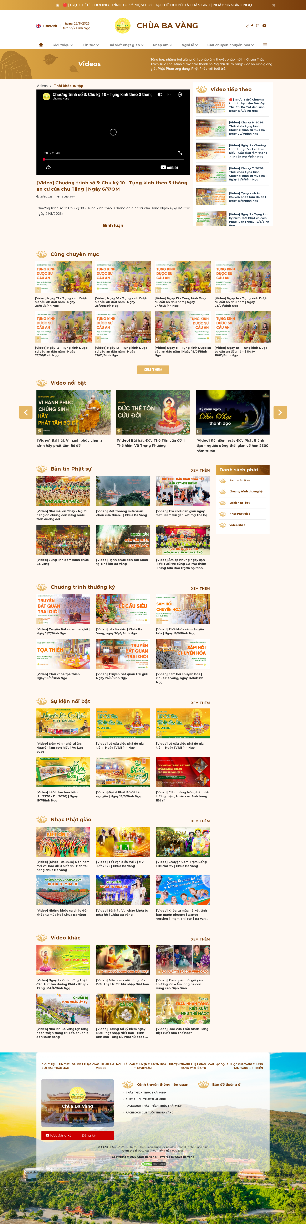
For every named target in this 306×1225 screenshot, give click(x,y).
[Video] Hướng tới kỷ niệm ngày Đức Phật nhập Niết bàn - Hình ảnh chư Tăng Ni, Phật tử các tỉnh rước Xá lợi (122, 1033)
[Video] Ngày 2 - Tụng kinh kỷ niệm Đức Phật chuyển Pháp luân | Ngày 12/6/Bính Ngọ (249, 219)
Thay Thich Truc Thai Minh (146, 1099)
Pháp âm (161, 45)
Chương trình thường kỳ (83, 587)
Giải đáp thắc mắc (55, 1068)
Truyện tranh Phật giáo (187, 1064)
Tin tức (89, 45)
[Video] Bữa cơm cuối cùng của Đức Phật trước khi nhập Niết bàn (122, 982)
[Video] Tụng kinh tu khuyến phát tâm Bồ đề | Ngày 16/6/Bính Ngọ (247, 196)
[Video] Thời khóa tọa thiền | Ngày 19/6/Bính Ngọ (58, 676)
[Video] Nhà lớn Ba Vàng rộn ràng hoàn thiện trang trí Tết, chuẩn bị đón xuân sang (62, 1033)
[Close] (274, 5)
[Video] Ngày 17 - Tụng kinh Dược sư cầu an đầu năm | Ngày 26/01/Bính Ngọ (61, 302)
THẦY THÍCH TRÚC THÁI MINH (146, 1092)
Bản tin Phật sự (71, 469)
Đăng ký (89, 1135)
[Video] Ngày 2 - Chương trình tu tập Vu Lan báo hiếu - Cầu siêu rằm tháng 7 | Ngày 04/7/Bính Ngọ (248, 151)
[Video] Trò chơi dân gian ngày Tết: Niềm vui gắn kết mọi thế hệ (181, 513)
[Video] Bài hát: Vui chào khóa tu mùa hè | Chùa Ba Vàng (122, 912)
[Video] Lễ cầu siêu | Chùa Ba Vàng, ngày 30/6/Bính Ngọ (119, 631)
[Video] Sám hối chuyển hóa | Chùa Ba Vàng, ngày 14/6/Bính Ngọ (179, 678)
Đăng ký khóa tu (193, 1068)
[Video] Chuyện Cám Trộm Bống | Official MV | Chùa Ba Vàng (182, 864)
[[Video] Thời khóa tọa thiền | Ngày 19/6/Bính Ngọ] (63, 654)
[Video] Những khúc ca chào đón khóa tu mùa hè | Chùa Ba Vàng (62, 912)
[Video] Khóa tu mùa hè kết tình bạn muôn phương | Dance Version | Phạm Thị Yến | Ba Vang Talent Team (182, 915)
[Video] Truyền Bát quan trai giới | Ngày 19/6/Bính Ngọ (122, 676)
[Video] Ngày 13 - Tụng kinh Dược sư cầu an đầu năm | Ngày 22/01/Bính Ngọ (61, 351)
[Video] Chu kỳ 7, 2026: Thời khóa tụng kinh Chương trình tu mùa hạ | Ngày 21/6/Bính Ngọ (247, 173)
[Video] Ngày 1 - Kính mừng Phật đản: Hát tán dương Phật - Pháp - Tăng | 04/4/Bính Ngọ (62, 984)
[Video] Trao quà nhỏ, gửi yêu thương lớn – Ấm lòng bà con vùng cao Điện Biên (179, 984)
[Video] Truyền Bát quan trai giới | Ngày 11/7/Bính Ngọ (63, 631)
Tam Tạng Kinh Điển (248, 1068)
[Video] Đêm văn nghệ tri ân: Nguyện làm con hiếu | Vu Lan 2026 (59, 748)
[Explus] (113, 236)
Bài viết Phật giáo (124, 45)
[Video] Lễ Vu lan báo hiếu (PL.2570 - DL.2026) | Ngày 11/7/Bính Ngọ (57, 796)
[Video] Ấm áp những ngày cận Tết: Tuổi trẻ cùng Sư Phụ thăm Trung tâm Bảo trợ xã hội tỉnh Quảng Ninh (181, 564)
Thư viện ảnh (143, 1068)
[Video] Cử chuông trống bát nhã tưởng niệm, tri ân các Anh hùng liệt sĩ (182, 796)
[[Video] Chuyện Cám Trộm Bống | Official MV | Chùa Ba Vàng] (183, 842)
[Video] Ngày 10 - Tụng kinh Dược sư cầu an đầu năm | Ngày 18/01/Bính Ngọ (241, 351)
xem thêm (200, 470)
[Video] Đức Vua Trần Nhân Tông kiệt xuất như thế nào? (182, 1031)
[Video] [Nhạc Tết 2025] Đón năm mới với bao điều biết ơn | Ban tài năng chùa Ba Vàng (62, 866)
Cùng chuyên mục (75, 254)
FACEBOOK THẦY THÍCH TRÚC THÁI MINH (154, 1105)
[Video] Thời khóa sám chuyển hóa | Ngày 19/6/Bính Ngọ (180, 631)
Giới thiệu (61, 45)
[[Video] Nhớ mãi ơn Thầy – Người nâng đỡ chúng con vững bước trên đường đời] (63, 491)
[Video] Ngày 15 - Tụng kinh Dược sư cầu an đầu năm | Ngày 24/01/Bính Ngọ (181, 302)
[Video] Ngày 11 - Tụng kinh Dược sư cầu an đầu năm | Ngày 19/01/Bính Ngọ (183, 351)
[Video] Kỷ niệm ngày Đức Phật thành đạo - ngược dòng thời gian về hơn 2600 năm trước (232, 446)
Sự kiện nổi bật (70, 701)
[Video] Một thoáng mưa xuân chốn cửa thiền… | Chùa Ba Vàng (121, 513)
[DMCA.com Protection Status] (153, 1163)
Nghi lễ (188, 45)
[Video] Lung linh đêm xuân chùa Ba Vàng (62, 562)
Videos (42, 86)
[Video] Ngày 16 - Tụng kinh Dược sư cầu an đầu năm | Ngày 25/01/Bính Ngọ (121, 302)
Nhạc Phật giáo (71, 819)
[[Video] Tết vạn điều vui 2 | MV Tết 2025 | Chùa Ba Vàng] (123, 842)
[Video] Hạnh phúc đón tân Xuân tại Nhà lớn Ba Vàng (122, 562)
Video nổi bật (68, 383)
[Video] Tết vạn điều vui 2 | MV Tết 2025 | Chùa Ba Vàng (120, 864)
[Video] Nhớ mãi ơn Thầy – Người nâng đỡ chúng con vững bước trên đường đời (61, 515)
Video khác (65, 938)
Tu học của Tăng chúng (245, 1064)
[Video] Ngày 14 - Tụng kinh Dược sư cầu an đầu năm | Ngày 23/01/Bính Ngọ (241, 302)
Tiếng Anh (50, 25)
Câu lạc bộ (216, 1064)
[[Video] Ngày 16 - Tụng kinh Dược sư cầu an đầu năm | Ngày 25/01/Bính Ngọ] (123, 277)
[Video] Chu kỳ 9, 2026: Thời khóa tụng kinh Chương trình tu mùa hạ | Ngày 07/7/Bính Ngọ (247, 128)
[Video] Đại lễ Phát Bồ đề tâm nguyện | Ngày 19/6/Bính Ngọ (119, 794)
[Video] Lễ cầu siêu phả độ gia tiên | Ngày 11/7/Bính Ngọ (120, 745)
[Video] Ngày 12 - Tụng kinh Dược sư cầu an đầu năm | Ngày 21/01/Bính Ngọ (121, 351)
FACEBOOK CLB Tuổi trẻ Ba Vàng (150, 1112)
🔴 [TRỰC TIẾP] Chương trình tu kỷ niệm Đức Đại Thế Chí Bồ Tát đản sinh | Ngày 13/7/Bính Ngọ (157, 5)
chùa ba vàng (167, 25)
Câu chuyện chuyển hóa (229, 45)
